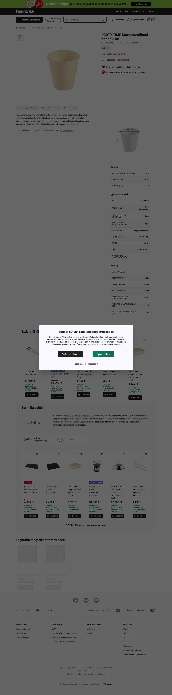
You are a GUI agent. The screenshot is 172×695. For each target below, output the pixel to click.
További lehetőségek (70, 354)
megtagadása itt (91, 364)
